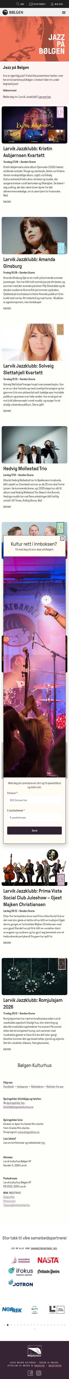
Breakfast (39, 1365)
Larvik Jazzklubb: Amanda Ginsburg (29, 262)
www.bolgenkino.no (28, 1132)
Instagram (22, 1086)
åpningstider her (15, 1102)
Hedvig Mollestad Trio (25, 468)
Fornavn (11, 793)
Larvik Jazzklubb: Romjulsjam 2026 (32, 1003)
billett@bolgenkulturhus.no (18, 1106)
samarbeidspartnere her (44, 1248)
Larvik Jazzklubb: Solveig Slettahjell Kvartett (28, 369)
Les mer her (44, 96)
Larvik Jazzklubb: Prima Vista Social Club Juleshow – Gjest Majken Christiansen (32, 897)
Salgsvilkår (9, 1196)
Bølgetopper (55, 1365)
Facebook (8, 1086)
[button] (63, 12)
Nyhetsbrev (37, 1086)
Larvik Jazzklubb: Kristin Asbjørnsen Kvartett (27, 152)
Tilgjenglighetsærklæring (16, 1205)
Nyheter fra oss (55, 1086)
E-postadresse (15, 810)
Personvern (9, 1201)
